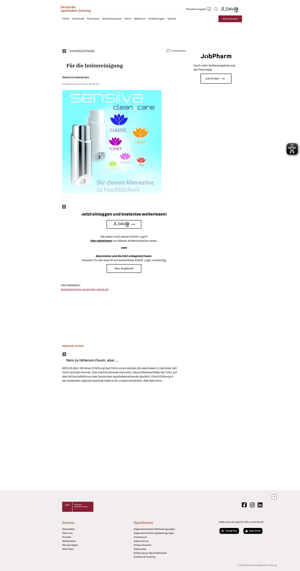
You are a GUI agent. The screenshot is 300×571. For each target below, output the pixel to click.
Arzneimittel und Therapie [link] (82, 51)
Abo (230, 18)
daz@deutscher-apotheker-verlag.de (85, 289)
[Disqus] (124, 437)
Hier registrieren (101, 241)
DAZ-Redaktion (70, 285)
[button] (75, 9)
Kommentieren (178, 50)
